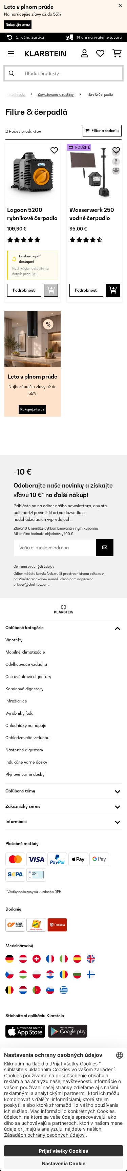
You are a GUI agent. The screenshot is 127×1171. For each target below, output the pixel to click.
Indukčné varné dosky (26, 762)
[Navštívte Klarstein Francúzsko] (50, 959)
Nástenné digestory (24, 749)
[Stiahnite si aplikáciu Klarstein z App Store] (25, 1031)
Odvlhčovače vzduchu (26, 664)
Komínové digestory (24, 688)
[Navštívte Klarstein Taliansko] (64, 959)
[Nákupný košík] (117, 54)
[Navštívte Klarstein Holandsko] (23, 990)
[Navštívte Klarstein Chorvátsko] (50, 974)
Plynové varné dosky (24, 774)
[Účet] (84, 53)
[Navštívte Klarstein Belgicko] (9, 990)
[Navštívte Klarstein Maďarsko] (23, 974)
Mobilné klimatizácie (25, 652)
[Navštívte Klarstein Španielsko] (77, 959)
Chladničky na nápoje (25, 725)
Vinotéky (13, 639)
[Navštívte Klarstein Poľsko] (37, 974)
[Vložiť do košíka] (113, 290)
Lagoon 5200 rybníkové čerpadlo (32, 213)
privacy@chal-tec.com (31, 584)
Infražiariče (16, 700)
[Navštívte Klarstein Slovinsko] (50, 990)
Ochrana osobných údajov (34, 566)
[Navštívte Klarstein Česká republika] (9, 974)
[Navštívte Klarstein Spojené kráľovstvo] (91, 959)
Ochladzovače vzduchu (27, 737)
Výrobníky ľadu (19, 713)
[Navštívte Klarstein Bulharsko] (77, 974)
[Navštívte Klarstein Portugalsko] (37, 990)
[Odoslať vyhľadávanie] (11, 73)
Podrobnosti (24, 290)
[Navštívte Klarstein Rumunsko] (64, 974)
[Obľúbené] (100, 54)
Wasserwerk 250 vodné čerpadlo (91, 213)
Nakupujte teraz (18, 24)
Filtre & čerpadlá (99, 94)
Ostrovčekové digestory (28, 676)
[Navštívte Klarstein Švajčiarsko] (37, 959)
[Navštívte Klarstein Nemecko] (9, 959)
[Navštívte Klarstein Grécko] (64, 990)
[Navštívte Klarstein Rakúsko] (23, 959)
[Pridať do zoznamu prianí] (54, 150)
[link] (32, 172)
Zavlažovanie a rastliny (56, 94)
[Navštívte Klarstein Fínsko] (91, 974)
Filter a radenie (105, 130)
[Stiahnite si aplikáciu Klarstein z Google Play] (68, 1031)
